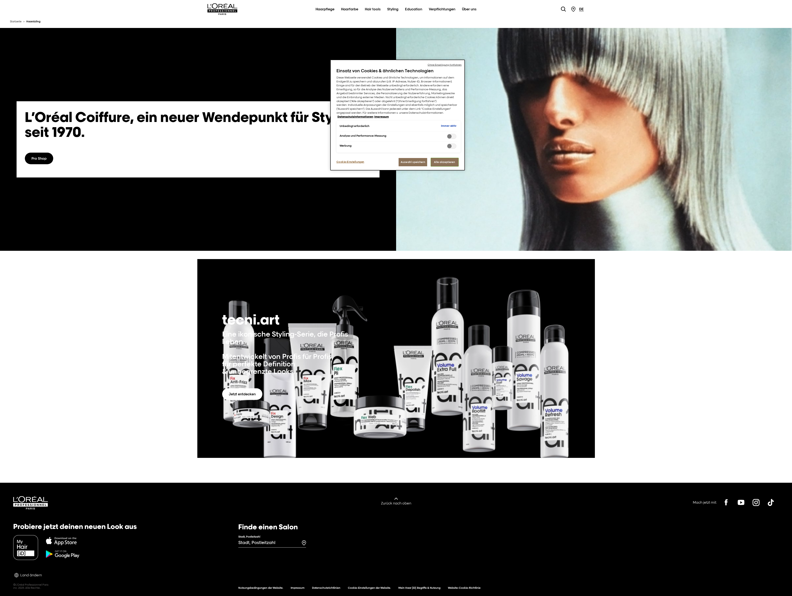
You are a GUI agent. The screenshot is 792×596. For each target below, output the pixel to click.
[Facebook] (726, 502)
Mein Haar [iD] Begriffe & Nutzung (419, 587)
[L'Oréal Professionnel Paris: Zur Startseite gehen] (222, 14)
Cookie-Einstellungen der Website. (369, 587)
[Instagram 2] (756, 502)
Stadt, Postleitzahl (249, 536)
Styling (392, 9)
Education (413, 9)
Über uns (469, 9)
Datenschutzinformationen (355, 116)
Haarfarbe (349, 9)
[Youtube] (741, 502)
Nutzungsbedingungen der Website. (260, 587)
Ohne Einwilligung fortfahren (445, 64)
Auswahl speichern (413, 162)
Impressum (298, 587)
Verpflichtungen (442, 9)
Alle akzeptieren (444, 162)
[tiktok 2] (771, 502)
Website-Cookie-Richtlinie (464, 587)
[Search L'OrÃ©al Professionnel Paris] (563, 9)
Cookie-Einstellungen (350, 161)
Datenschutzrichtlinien (326, 587)
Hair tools (373, 9)
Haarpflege (325, 9)
